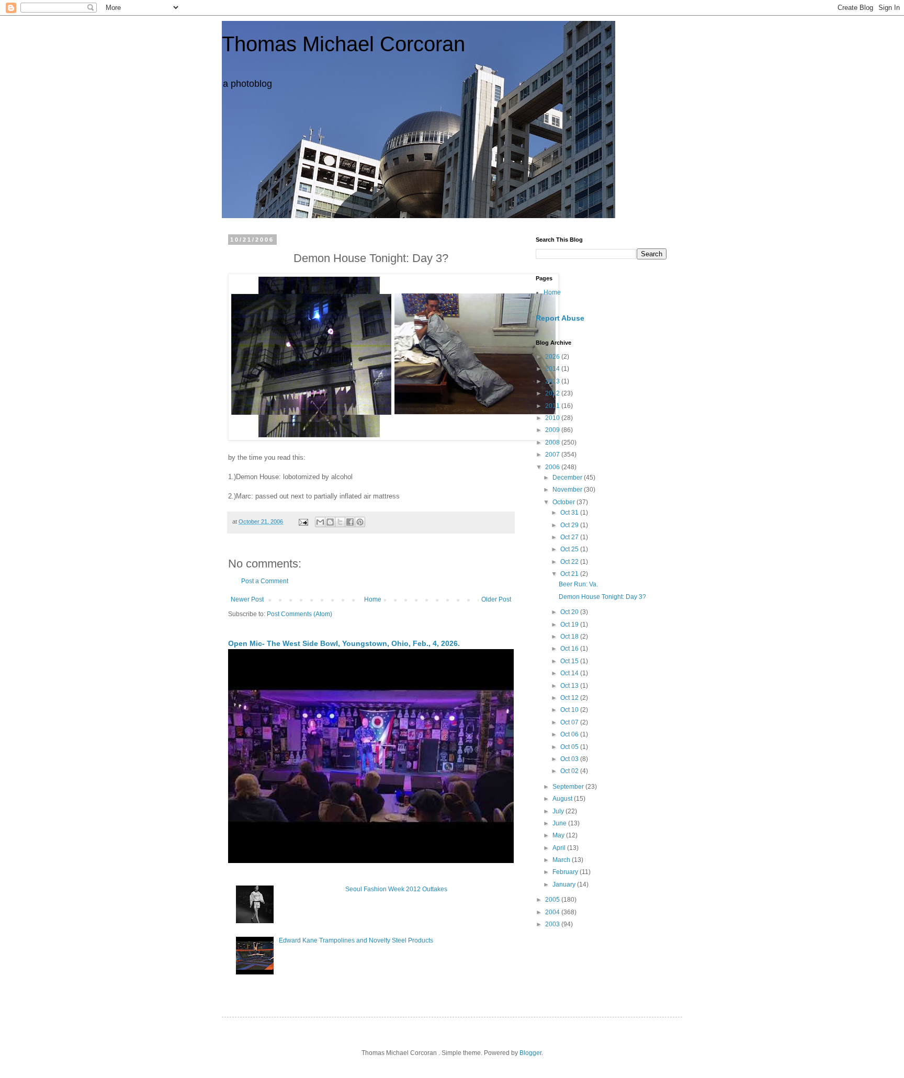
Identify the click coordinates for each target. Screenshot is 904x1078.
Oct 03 (570, 759)
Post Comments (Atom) (299, 614)
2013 (553, 381)
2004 (553, 912)
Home (372, 599)
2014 (553, 368)
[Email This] (320, 522)
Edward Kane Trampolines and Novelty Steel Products (356, 940)
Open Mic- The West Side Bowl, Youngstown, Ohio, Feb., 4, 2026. (344, 643)
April (559, 848)
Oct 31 (570, 512)
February (566, 872)
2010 (553, 418)
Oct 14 (570, 673)
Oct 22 (570, 561)
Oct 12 (570, 697)
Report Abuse (560, 318)
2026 (553, 356)
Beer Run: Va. (578, 584)
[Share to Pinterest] (360, 522)
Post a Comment (264, 581)
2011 (553, 406)
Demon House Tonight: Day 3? (602, 596)
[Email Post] (303, 521)
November (568, 489)
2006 (553, 467)
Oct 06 (570, 734)
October (564, 502)
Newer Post (247, 599)
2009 (553, 430)
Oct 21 (570, 573)
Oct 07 (570, 722)
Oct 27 (570, 537)
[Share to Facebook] (350, 522)
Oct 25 (570, 549)
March (562, 860)
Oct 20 (570, 612)
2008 (553, 442)
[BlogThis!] (330, 522)
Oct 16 (570, 648)
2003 (553, 924)
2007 (553, 454)
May (559, 835)
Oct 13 (570, 685)
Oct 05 (570, 747)
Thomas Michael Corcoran (343, 43)
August (563, 798)
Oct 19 (570, 624)
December (568, 477)
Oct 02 (570, 771)
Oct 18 (570, 636)
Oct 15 (570, 661)
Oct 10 (570, 709)
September (568, 786)
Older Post (496, 599)
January (564, 884)
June (560, 823)
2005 (553, 899)
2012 (553, 393)
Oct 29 (570, 525)
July (559, 811)
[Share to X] (340, 522)
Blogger (530, 1053)
